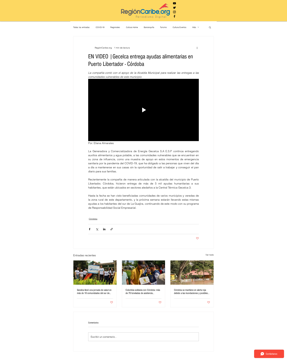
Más (194, 27)
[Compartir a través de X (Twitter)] (97, 229)
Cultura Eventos (179, 27)
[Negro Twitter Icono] (174, 7)
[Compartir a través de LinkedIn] (104, 229)
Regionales (115, 27)
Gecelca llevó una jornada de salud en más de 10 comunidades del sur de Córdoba (94, 291)
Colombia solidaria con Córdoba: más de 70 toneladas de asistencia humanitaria (143, 291)
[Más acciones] (197, 48)
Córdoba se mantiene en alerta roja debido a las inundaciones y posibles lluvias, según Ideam (191, 291)
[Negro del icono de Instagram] (174, 12)
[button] (210, 27)
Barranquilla (149, 27)
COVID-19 (100, 27)
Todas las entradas (81, 27)
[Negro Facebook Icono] (174, 16)
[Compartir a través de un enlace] (111, 229)
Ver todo (210, 254)
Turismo (163, 27)
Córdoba (93, 219)
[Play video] (143, 110)
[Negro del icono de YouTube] (174, 3)
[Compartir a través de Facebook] (89, 229)
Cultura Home (132, 27)
